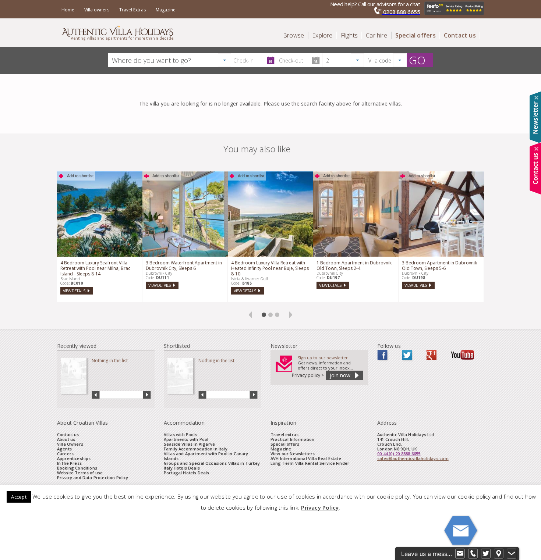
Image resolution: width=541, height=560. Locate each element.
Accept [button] (18, 496)
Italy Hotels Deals (182, 468)
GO (417, 60)
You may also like (257, 149)
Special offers (284, 444)
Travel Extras (132, 10)
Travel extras (284, 434)
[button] (224, 60)
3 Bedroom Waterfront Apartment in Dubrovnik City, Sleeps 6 (184, 265)
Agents (64, 449)
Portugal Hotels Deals (186, 472)
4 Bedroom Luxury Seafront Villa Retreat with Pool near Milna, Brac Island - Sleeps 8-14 (95, 268)
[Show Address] (498, 554)
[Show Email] (460, 554)
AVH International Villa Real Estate (305, 458)
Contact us (68, 434)
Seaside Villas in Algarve (189, 444)
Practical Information (292, 439)
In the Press (69, 463)
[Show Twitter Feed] (486, 554)
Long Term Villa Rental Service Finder (309, 463)
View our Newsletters (292, 453)
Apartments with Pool (186, 439)
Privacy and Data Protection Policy (92, 477)
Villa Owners (70, 444)
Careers (65, 453)
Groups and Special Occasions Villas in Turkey (212, 463)
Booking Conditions (77, 468)
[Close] (536, 98)
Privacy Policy (320, 507)
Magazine (166, 10)
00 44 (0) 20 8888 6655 (399, 453)
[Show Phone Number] (473, 554)
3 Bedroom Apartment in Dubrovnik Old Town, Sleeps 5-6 (439, 265)
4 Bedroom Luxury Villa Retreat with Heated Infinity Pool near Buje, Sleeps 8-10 (270, 268)
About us (66, 439)
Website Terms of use (80, 472)
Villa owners (96, 10)
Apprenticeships (74, 458)
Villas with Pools (180, 434)
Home (67, 10)
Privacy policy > (308, 375)
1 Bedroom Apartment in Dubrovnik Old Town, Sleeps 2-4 (354, 265)
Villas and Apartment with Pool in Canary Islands (206, 456)
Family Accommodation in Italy (195, 449)
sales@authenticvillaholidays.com (413, 458)
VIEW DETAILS (74, 290)
